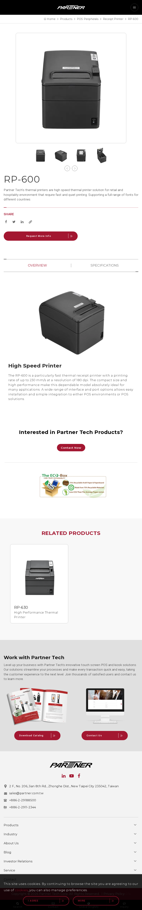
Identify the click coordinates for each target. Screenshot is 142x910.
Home (51, 19)
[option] (71, 88)
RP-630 (21, 607)
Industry (10, 834)
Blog (7, 852)
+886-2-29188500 (22, 800)
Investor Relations (18, 861)
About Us (11, 843)
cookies (21, 890)
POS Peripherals (87, 19)
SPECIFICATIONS (105, 265)
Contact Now (71, 447)
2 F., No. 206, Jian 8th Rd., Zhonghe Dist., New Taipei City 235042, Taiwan (64, 786)
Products (66, 19)
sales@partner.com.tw (26, 793)
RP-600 (133, 19)
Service (9, 870)
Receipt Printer (113, 19)
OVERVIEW (37, 265)
